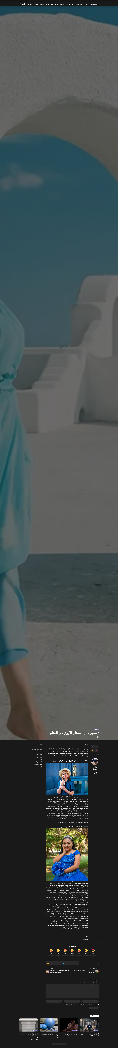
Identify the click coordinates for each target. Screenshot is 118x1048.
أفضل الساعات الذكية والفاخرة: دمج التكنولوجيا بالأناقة (90, 1035)
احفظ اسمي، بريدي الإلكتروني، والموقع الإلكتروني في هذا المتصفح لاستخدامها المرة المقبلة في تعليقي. (81, 1004)
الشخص (82, 806)
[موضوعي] (95, 4)
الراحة (66, 883)
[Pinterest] (23, 1)
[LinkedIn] (20, 1)
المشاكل (52, 913)
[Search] (20, 4)
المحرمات (55, 816)
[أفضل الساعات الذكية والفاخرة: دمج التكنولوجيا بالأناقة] (89, 1025)
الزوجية (49, 925)
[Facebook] (26, 1)
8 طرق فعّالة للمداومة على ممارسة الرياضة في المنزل (49, 1035)
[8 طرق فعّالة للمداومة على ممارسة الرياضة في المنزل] (49, 1025)
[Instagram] (22, 1)
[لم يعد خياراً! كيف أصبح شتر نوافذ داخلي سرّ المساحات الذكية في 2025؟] (28, 1025)
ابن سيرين (83, 797)
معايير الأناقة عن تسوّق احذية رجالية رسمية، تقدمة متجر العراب (69, 1035)
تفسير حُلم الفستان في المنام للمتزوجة (66, 822)
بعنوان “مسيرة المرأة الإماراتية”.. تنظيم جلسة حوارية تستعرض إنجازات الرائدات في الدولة (95, 770)
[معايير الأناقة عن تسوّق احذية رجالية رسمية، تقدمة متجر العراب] (69, 1025)
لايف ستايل (96, 729)
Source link (85, 939)
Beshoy (95, 736)
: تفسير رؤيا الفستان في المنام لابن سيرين (67, 928)
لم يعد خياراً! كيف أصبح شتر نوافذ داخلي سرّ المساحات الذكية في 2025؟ (30, 1035)
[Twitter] (25, 1)
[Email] (93, 751)
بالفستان (50, 813)
